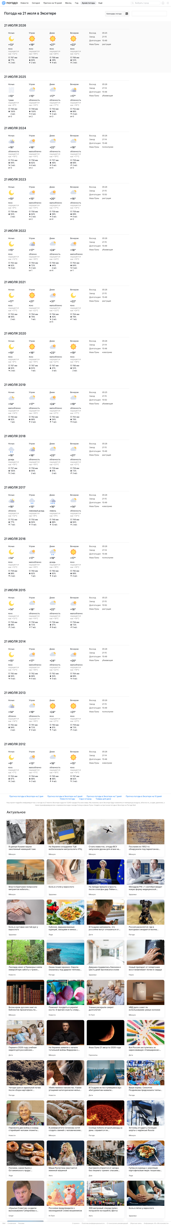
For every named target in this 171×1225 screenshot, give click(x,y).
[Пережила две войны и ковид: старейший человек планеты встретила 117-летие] (25, 1119)
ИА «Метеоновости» (161, 1223)
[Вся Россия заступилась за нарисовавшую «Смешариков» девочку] (145, 1039)
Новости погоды (67, 799)
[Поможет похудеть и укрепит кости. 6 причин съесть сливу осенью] (65, 999)
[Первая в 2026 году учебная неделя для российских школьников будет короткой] (25, 1039)
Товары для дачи (103, 799)
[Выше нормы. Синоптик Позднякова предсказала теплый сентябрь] (145, 1079)
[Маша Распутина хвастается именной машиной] (65, 1159)
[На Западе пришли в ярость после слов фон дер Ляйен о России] (105, 878)
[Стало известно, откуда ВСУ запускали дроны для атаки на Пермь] (105, 838)
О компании (12, 1223)
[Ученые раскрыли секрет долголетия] (105, 999)
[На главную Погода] (12, 3)
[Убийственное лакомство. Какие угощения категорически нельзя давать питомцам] (65, 1079)
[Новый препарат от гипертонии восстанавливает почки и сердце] (145, 958)
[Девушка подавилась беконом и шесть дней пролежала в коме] (105, 958)
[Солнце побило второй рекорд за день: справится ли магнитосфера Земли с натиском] (105, 1119)
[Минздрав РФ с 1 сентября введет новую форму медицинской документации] (145, 878)
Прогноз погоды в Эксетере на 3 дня (26, 796)
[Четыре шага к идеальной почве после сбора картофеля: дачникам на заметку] (25, 1079)
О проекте (75, 1223)
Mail (4, 1223)
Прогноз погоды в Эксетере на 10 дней (144, 796)
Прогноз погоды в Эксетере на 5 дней (64, 796)
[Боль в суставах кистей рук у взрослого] (25, 918)
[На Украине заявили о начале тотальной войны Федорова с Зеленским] (65, 1039)
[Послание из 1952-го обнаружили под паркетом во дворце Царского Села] (145, 838)
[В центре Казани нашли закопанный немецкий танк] (25, 838)
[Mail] (4, 3)
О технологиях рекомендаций (117, 1223)
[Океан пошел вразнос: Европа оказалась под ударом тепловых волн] (65, 958)
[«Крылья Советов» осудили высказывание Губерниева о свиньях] (25, 1199)
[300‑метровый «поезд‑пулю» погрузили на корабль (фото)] (105, 1199)
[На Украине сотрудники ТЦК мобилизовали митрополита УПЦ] (65, 838)
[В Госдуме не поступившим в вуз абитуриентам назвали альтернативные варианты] (105, 1079)
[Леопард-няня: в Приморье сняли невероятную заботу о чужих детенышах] (25, 958)
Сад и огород (85, 799)
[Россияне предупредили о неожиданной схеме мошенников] (65, 1199)
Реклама (21, 1223)
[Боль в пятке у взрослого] (145, 1199)
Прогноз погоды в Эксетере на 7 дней (104, 796)
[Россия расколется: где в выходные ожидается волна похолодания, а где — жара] (145, 918)
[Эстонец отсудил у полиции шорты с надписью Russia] (145, 1119)
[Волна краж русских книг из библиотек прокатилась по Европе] (25, 999)
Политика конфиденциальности (93, 1223)
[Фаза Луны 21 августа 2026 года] (105, 1039)
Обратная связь (136, 1223)
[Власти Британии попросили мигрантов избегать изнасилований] (25, 878)
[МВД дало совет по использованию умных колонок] (145, 999)
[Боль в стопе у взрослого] (65, 878)
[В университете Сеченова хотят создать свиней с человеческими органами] (65, 1119)
